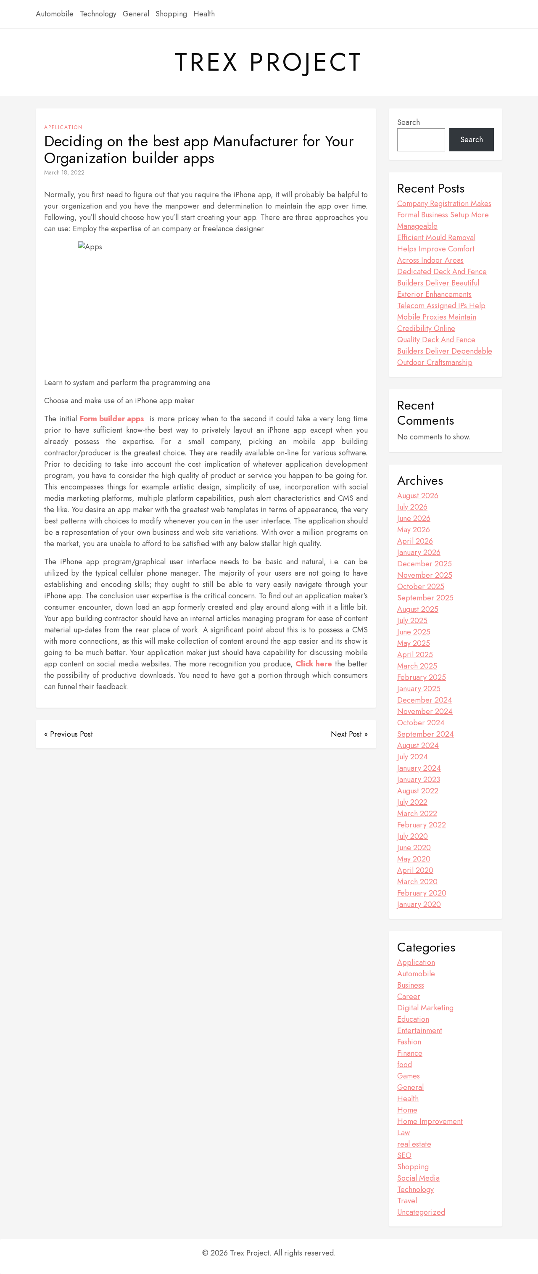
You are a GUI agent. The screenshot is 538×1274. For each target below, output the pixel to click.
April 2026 (415, 541)
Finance (409, 1053)
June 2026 (413, 518)
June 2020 (414, 847)
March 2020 (417, 881)
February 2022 (421, 824)
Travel (407, 1200)
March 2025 (417, 666)
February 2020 (421, 893)
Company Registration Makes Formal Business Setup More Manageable (444, 215)
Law (403, 1132)
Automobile (55, 13)
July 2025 (412, 620)
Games (408, 1075)
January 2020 (419, 904)
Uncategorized (421, 1212)
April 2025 (415, 654)
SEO (404, 1155)
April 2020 (415, 870)
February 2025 (421, 677)
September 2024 (425, 734)
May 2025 (413, 643)
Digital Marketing (425, 1007)
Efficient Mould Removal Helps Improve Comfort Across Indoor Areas (436, 249)
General (136, 13)
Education (413, 1019)
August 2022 (417, 790)
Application (63, 127)
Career (408, 996)
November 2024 (425, 711)
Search (408, 122)
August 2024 (418, 745)
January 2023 (418, 779)
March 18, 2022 (64, 172)
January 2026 (418, 552)
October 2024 (421, 722)
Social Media (418, 1178)
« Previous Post (68, 734)
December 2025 (424, 563)
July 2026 (412, 507)
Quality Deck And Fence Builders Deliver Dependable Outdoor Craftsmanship (444, 351)
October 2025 (420, 586)
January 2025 (418, 688)
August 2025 (417, 609)
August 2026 (417, 495)
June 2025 (413, 631)
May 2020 (413, 859)
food (404, 1064)
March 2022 (417, 813)
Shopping (171, 13)
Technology (98, 13)
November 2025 (424, 575)
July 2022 (412, 802)
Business (410, 985)
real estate (414, 1144)
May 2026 (413, 529)
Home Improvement (430, 1121)
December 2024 (424, 700)
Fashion (409, 1041)
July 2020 (412, 836)
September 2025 (425, 597)
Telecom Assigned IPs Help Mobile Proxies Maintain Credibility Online (441, 317)
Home (407, 1110)
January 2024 (419, 768)
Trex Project (269, 62)
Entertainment (419, 1030)
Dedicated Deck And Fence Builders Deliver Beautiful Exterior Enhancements (442, 283)
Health (204, 13)
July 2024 (412, 756)
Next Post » (349, 734)
